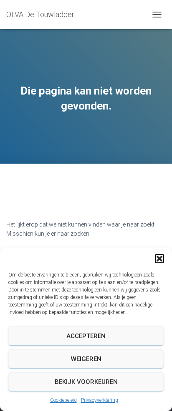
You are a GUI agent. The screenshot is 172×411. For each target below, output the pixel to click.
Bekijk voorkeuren (86, 382)
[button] (159, 258)
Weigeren (86, 359)
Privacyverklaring (99, 400)
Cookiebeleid (63, 400)
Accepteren (86, 336)
